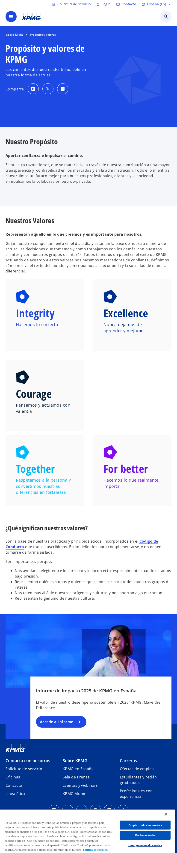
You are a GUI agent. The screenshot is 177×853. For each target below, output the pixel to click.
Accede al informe (56, 721)
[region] (87, 831)
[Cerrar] (166, 814)
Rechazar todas (145, 835)
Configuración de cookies (145, 845)
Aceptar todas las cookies (145, 825)
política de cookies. (95, 849)
